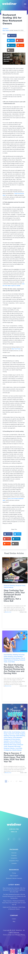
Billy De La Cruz (8, 612)
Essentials (14, 855)
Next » (20, 781)
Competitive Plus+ (14, 860)
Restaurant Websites (9, 748)
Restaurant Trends (20, 585)
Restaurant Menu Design (10, 744)
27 (16, 781)
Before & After (7, 732)
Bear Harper (6, 30)
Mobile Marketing (8, 656)
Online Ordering (8, 737)
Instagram (22, 734)
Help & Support (14, 875)
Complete (14, 863)
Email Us (14, 831)
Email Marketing (8, 654)
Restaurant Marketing (9, 585)
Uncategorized (7, 750)
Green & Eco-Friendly (13, 734)
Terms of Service (8, 935)
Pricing (14, 873)
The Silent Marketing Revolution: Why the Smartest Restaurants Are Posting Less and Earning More (14, 669)
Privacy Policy (20, 935)
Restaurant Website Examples (14, 878)
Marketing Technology (18, 654)
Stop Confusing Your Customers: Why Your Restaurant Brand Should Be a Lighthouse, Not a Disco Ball (14, 595)
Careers (14, 919)
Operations (5, 28)
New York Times (16, 349)
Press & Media (14, 741)
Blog (14, 921)
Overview (14, 853)
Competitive (14, 858)
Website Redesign (8, 587)
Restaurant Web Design (14, 746)
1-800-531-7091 (14, 829)
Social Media (11, 662)
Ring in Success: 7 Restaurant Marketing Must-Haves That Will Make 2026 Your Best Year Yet (14, 757)
